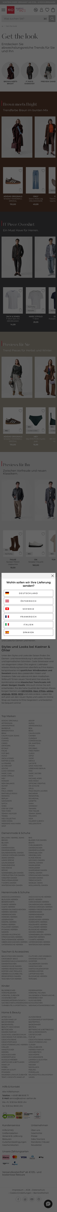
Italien (29, 624)
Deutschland (28, 593)
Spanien (28, 632)
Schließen (52, 576)
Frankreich (28, 616)
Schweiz (28, 609)
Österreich (29, 601)
